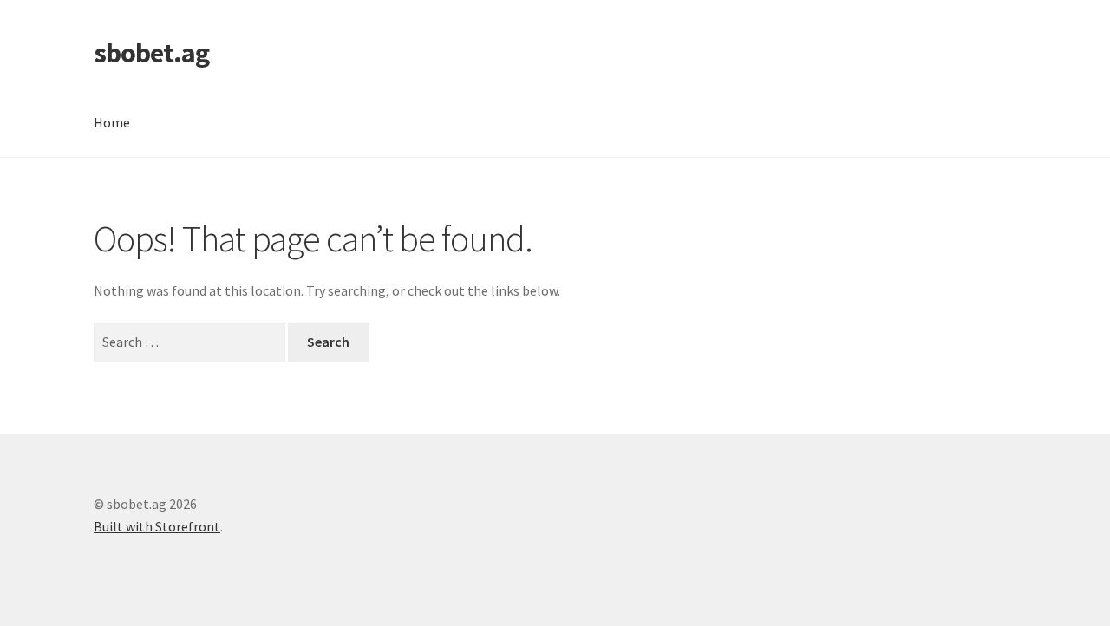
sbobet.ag (151, 53)
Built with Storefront (157, 526)
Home (112, 122)
